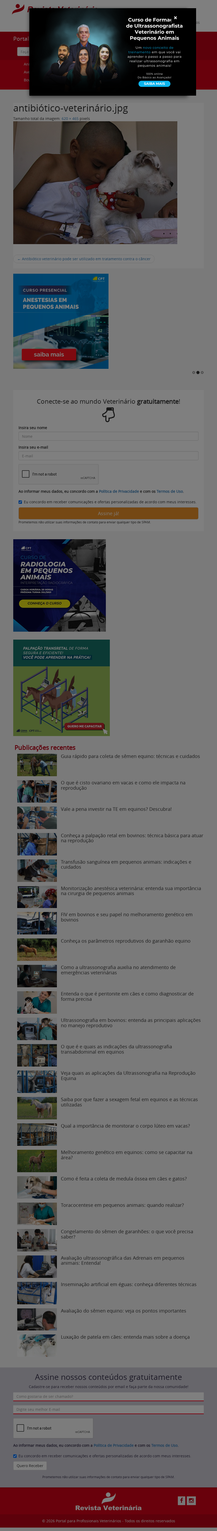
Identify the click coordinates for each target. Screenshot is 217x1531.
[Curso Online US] (112, 51)
